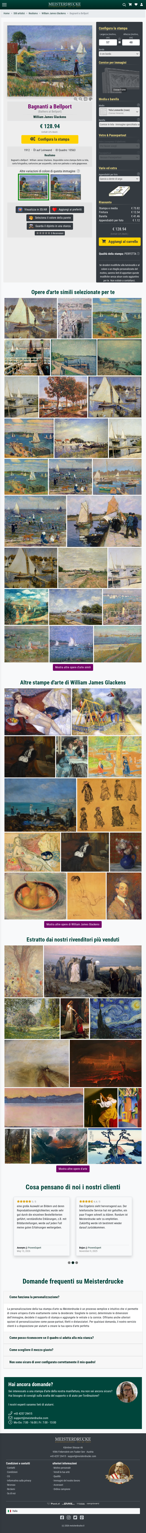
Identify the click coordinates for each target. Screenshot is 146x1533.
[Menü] (4, 4)
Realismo (33, 13)
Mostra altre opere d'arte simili (73, 667)
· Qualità (57, 1476)
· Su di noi (10, 1493)
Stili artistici (19, 13)
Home (7, 13)
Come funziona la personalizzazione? (34, 1297)
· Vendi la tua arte (61, 1472)
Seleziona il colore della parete (52, 217)
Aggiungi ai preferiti (69, 209)
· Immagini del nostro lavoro (66, 1480)
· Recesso (10, 1484)
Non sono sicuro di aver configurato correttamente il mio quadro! (52, 1362)
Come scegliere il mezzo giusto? (31, 1350)
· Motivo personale (62, 1467)
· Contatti (10, 1467)
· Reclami (10, 1489)
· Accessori (58, 1484)
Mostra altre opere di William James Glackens (72, 924)
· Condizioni (11, 1472)
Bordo (101, 49)
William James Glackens (54, 13)
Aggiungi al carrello (122, 241)
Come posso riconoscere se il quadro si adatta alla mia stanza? (51, 1338)
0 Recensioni (56, 233)
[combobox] (119, 54)
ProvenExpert (33, 1247)
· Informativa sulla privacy (18, 1480)
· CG (8, 1476)
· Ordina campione (61, 1489)
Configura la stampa (52, 139)
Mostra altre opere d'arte (73, 1169)
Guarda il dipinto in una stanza (52, 226)
